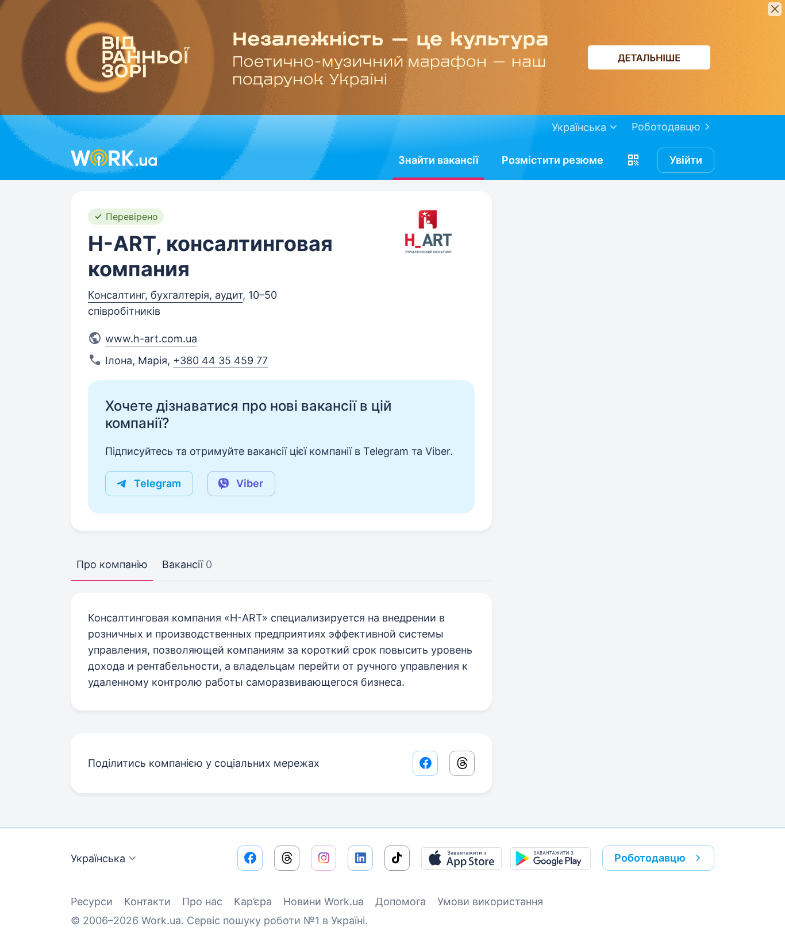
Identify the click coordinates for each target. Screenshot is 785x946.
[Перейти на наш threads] (286, 858)
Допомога (400, 901)
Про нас (202, 901)
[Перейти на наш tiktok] (397, 858)
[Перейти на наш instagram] (323, 858)
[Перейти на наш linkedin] (360, 858)
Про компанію (112, 564)
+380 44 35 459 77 (220, 360)
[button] (633, 160)
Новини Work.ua (323, 901)
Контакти (147, 901)
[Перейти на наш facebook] (250, 858)
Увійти (685, 160)
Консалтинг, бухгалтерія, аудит (165, 295)
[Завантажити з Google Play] (550, 858)
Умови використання (490, 901)
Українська (98, 858)
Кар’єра (253, 901)
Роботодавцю (666, 127)
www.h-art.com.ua (151, 339)
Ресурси (92, 901)
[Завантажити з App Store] (461, 858)
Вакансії (187, 564)
